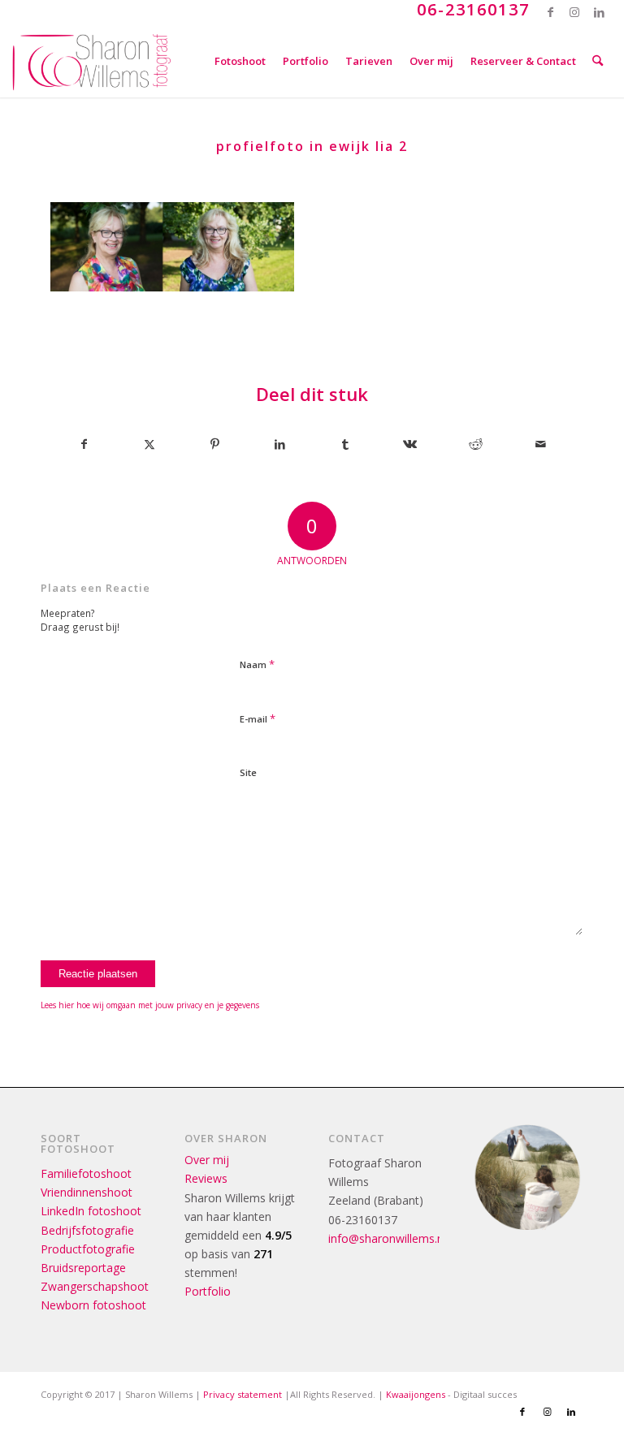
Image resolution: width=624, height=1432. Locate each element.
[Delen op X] (149, 444)
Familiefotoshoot (86, 1173)
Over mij (206, 1159)
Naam (257, 664)
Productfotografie (88, 1249)
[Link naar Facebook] (550, 12)
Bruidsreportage (83, 1267)
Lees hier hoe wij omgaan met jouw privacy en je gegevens (150, 1005)
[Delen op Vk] (410, 444)
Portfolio (207, 1291)
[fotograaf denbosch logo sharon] (91, 60)
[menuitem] (240, 60)
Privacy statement (242, 1394)
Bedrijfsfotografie (87, 1230)
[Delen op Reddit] (476, 444)
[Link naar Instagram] (575, 12)
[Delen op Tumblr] (345, 444)
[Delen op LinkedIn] (280, 444)
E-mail (257, 718)
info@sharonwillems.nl (387, 1238)
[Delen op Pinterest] (215, 444)
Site (248, 772)
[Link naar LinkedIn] (599, 12)
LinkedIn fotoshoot (91, 1210)
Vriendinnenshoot (86, 1192)
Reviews (206, 1178)
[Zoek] (597, 60)
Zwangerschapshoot (95, 1286)
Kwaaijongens (415, 1394)
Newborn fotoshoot (93, 1305)
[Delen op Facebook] (83, 444)
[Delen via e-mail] (541, 444)
